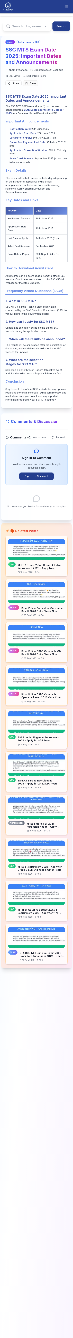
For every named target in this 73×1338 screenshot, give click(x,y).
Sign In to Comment (36, 476)
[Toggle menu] (66, 6)
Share (15, 83)
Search (61, 26)
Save (33, 83)
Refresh (61, 437)
